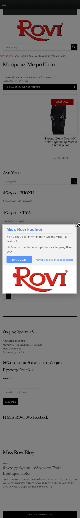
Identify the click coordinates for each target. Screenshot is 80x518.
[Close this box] (77, 224)
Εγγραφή (19, 259)
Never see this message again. (54, 259)
